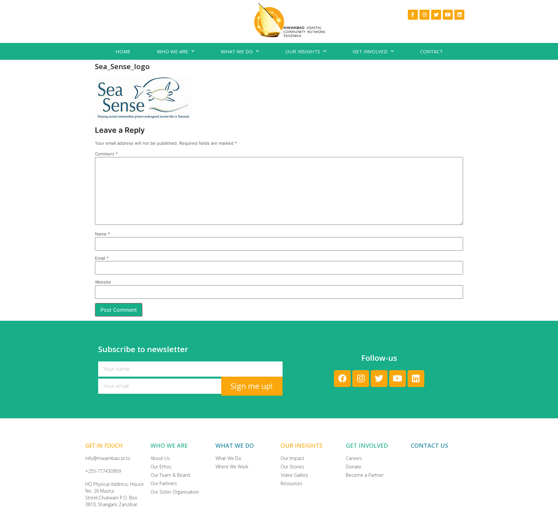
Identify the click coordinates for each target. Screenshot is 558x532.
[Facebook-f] (413, 15)
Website (103, 282)
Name (102, 234)
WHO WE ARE (172, 51)
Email (102, 258)
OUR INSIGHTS (302, 51)
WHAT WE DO (237, 51)
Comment (106, 154)
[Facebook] (342, 378)
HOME (123, 51)
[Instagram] (424, 15)
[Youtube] (448, 15)
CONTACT (431, 51)
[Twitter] (436, 15)
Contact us (429, 445)
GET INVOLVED (370, 51)
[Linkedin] (459, 15)
